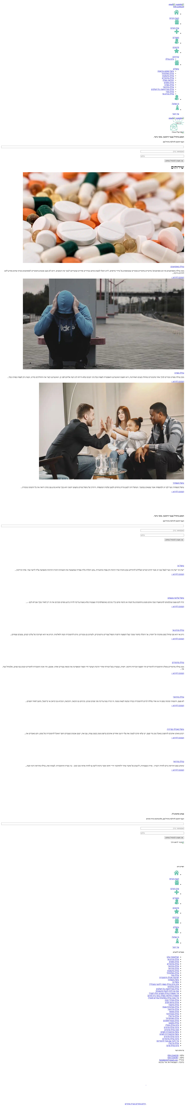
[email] (172, 4)
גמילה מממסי (174, 1011)
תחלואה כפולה (168, 80)
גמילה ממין (170, 91)
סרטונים (176, 47)
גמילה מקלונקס (173, 986)
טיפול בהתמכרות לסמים (170, 1032)
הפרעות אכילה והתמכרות (169, 977)
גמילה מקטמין (174, 1005)
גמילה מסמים (169, 82)
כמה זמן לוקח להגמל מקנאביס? (167, 991)
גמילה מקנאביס (168, 76)
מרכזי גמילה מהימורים (170, 1039)
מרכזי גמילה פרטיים (171, 1027)
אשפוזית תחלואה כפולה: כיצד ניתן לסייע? (163, 995)
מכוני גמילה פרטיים (171, 1030)
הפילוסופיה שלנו (173, 957)
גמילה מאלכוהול (168, 73)
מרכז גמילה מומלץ (172, 1025)
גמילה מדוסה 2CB (172, 1002)
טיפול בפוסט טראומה (166, 71)
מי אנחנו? (175, 104)
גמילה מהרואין (178, 761)
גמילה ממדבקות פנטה (170, 1007)
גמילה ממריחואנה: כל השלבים (162, 89)
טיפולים (176, 69)
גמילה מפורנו (169, 85)
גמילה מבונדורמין (172, 1014)
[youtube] (179, 4)
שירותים (176, 57)
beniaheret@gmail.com (168, 1060)
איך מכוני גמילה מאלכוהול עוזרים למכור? (163, 998)
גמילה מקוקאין (168, 87)
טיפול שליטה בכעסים (176, 598)
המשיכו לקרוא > (177, 277)
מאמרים (176, 37)
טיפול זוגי (180, 566)
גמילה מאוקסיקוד (172, 1018)
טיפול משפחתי (178, 483)
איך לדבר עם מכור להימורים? (167, 1041)
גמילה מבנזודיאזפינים (171, 1020)
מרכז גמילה (169, 59)
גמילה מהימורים (168, 78)
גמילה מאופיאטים (177, 266)
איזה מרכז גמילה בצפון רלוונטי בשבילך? (164, 984)
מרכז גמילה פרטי (172, 1045)
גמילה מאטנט (174, 1023)
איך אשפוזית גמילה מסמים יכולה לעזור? (164, 993)
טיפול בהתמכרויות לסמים (169, 1034)
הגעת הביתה (174, 18)
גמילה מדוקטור (173, 1009)
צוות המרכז (174, 28)
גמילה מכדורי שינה (172, 1000)
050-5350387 (173, 1058)
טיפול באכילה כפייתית (175, 729)
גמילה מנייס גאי (168, 94)
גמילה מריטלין (173, 1016)
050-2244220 (178, 7)
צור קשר (175, 114)
